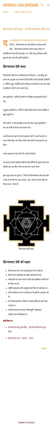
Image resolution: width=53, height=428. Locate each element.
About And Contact (23, 12)
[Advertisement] (26, 385)
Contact (30, 422)
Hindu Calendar (20, 5)
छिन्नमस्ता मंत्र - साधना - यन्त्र (21, 338)
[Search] (42, 4)
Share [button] (44, 348)
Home (5, 12)
